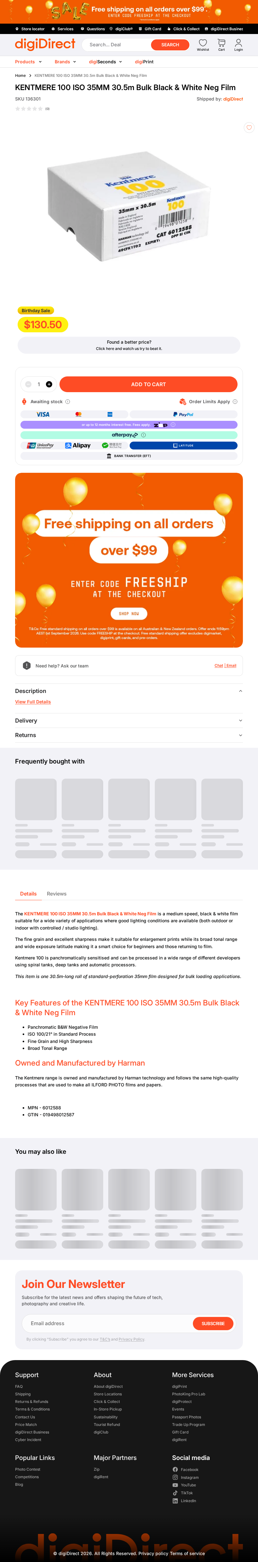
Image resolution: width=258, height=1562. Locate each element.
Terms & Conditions (32, 1409)
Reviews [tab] (57, 893)
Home (20, 75)
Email (231, 665)
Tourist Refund (107, 1424)
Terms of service (187, 1553)
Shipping (23, 1394)
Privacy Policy (131, 1339)
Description (30, 691)
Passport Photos (186, 1416)
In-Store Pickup (108, 1409)
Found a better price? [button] (129, 342)
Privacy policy (153, 1553)
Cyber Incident (28, 1439)
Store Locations (108, 1394)
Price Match (26, 1424)
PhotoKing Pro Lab (188, 1394)
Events (178, 1409)
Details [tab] (28, 893)
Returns (25, 735)
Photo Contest (27, 1469)
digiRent (179, 1439)
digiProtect (182, 1401)
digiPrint (179, 1386)
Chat (219, 665)
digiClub (101, 1432)
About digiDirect (108, 1386)
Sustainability (106, 1416)
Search (170, 44)
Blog (19, 1484)
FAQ (19, 1386)
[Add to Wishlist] (249, 128)
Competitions (27, 1476)
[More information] (67, 401)
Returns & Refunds (31, 1401)
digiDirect (69, 1553)
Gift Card (180, 1432)
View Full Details (33, 701)
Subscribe (213, 1323)
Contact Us (25, 1416)
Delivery (26, 720)
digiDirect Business (32, 1432)
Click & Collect (107, 1401)
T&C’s (105, 1339)
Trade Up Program (188, 1424)
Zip (96, 1469)
